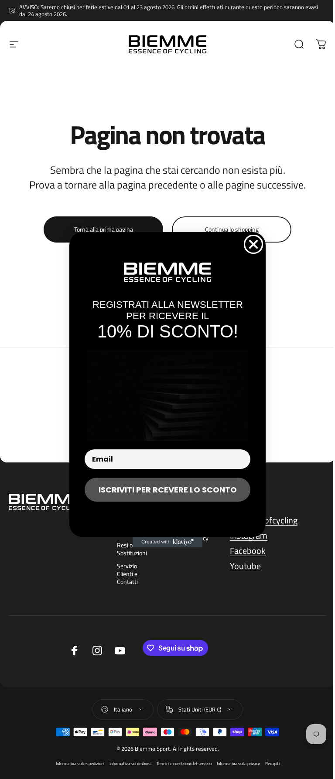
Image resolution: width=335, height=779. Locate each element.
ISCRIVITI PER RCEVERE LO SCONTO (168, 489)
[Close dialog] (253, 244)
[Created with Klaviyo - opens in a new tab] (167, 542)
